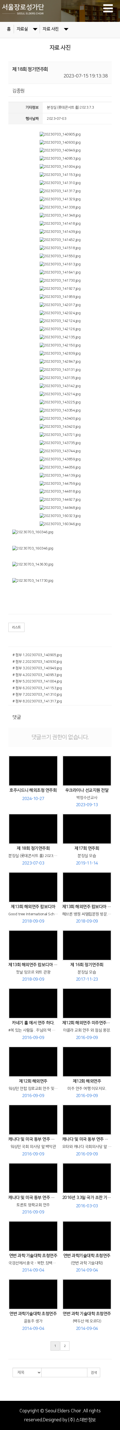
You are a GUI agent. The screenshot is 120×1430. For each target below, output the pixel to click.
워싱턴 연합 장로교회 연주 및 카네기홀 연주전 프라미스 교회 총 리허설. (33, 1088)
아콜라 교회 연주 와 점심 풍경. (87, 1030)
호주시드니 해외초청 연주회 (33, 790)
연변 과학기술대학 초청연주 (87, 1255)
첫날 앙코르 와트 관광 (33, 972)
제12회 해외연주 (33, 1081)
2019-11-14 (87, 863)
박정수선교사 (86, 798)
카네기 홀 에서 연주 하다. (33, 1022)
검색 (94, 1372)
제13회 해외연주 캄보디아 (33, 906)
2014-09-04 (33, 1270)
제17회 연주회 (87, 848)
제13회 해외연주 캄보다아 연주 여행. (87, 906)
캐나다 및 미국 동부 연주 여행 (33, 1139)
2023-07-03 (33, 863)
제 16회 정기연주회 (87, 964)
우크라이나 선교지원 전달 (87, 790)
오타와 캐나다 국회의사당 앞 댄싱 (87, 1146)
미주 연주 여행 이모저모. (87, 1088)
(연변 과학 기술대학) (87, 1263)
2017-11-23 (87, 979)
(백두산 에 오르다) (87, 1321)
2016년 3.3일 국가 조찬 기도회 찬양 (87, 1197)
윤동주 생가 (33, 1321)
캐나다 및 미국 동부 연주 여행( (87, 1139)
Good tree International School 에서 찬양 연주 (33, 914)
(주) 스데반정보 (81, 1419)
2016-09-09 (33, 1037)
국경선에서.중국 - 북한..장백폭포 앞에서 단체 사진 (33, 1263)
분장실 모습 (87, 856)
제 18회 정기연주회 (33, 848)
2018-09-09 (33, 921)
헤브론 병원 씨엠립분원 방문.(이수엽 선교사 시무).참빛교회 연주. (87, 914)
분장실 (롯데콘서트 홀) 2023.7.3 (33, 856)
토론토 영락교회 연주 (33, 1205)
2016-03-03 (87, 1206)
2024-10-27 (33, 798)
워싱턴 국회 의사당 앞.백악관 (33, 1146)
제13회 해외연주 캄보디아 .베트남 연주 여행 (33, 964)
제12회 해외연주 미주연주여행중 (87, 1022)
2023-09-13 (87, 805)
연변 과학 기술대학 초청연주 (33, 1255)
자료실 (22, 29)
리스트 (16, 627)
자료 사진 (51, 29)
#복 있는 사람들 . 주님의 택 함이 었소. (33, 1030)
